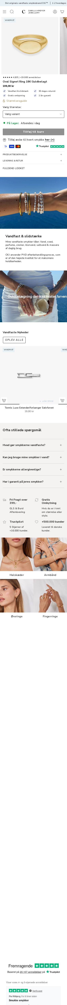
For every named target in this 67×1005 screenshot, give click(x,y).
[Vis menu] (4, 12)
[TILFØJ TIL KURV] (4, 400)
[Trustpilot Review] (42, 146)
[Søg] (11, 12)
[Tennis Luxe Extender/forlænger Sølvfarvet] (29, 375)
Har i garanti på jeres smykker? (23, 482)
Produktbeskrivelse (15, 154)
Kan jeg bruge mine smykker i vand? (26, 457)
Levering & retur (13, 160)
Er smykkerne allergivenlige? (22, 469)
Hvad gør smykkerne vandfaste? (24, 445)
